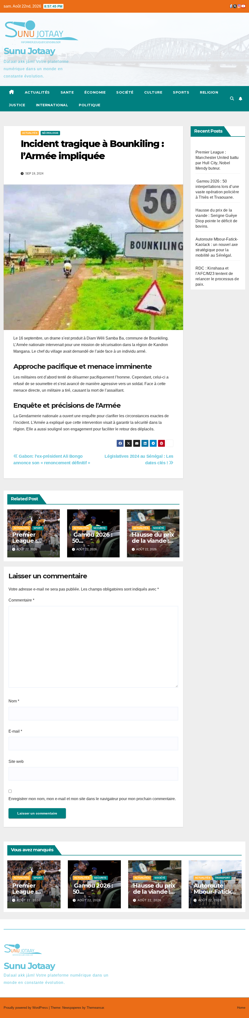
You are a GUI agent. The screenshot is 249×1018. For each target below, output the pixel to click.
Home (241, 1007)
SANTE (67, 92)
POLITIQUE (89, 105)
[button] (232, 99)
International (52, 105)
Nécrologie (50, 133)
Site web (16, 761)
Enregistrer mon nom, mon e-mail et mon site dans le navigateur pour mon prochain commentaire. (92, 799)
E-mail (15, 731)
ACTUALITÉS (37, 92)
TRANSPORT (222, 877)
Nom (14, 701)
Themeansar (95, 1007)
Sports (181, 92)
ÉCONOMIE (95, 92)
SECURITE (99, 528)
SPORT (38, 528)
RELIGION (209, 92)
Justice (17, 105)
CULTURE (153, 92)
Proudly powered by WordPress (26, 1007)
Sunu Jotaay (29, 51)
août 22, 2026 (28, 900)
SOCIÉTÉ (124, 92)
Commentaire (21, 600)
